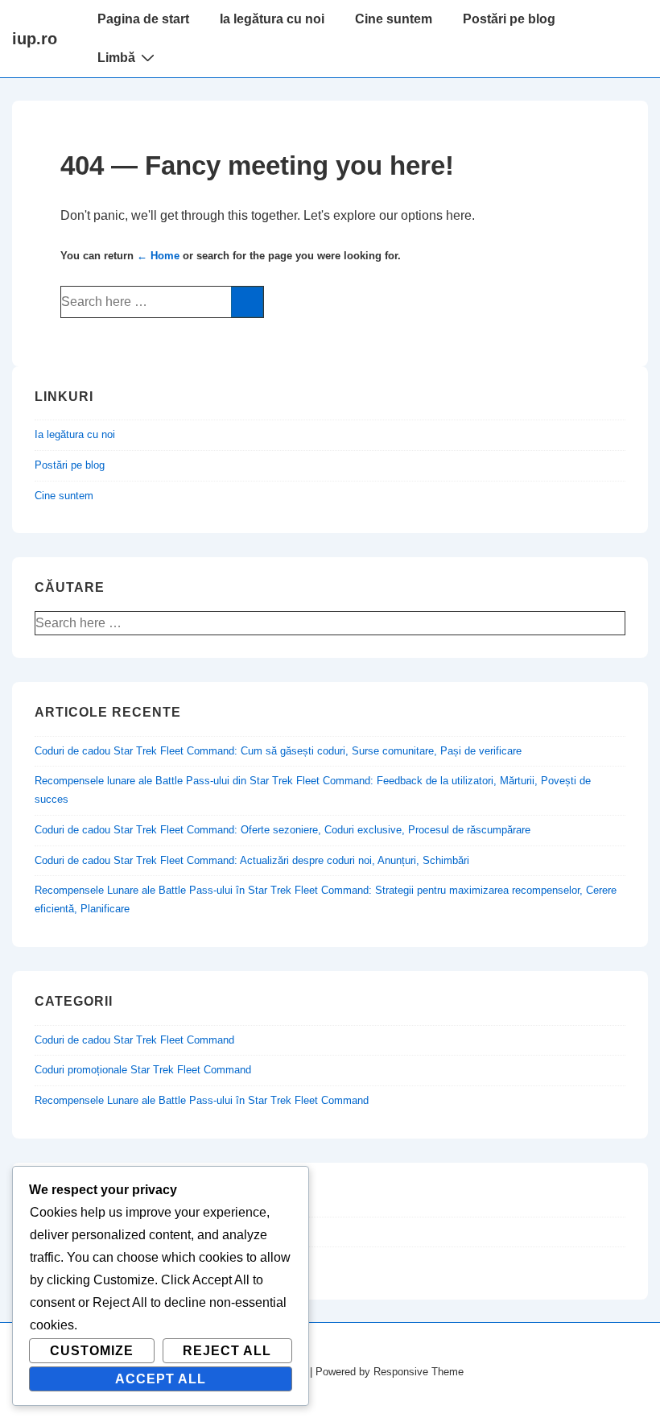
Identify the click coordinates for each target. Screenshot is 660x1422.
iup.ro (34, 39)
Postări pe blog (509, 19)
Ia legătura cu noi (272, 19)
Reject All (227, 1351)
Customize (92, 1351)
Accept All (160, 1379)
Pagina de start (143, 19)
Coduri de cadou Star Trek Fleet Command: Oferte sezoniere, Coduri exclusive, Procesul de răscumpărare (282, 830)
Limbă (116, 57)
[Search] (247, 302)
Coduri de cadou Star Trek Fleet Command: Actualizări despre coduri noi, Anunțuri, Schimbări (252, 860)
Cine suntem (393, 19)
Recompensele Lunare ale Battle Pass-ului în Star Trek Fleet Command (202, 1100)
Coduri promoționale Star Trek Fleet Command (143, 1070)
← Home (158, 256)
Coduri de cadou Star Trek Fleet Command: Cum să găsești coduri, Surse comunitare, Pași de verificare (278, 751)
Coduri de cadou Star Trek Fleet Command (134, 1040)
